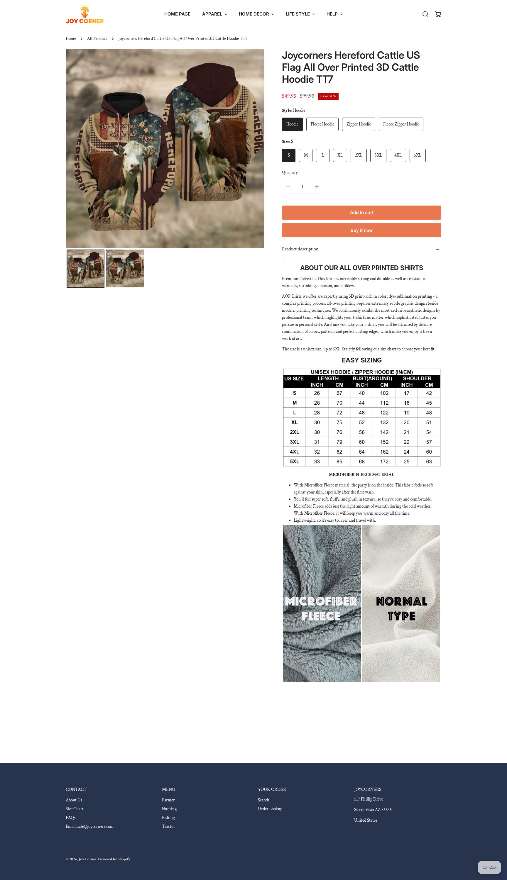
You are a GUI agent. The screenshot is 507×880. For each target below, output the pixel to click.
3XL (378, 155)
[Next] (250, 149)
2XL (358, 155)
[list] (165, 148)
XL (340, 155)
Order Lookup (270, 809)
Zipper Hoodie (359, 124)
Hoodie (292, 124)
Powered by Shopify (114, 859)
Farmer (168, 800)
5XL (417, 155)
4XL (398, 155)
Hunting (169, 809)
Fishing (168, 817)
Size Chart (75, 809)
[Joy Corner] (85, 13)
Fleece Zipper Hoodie (401, 124)
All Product (97, 38)
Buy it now (362, 230)
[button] (214, 14)
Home (71, 38)
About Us (74, 800)
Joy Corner (87, 859)
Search (263, 800)
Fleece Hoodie (322, 124)
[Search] (425, 14)
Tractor (168, 826)
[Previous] (79, 149)
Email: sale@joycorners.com (90, 826)
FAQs (70, 817)
